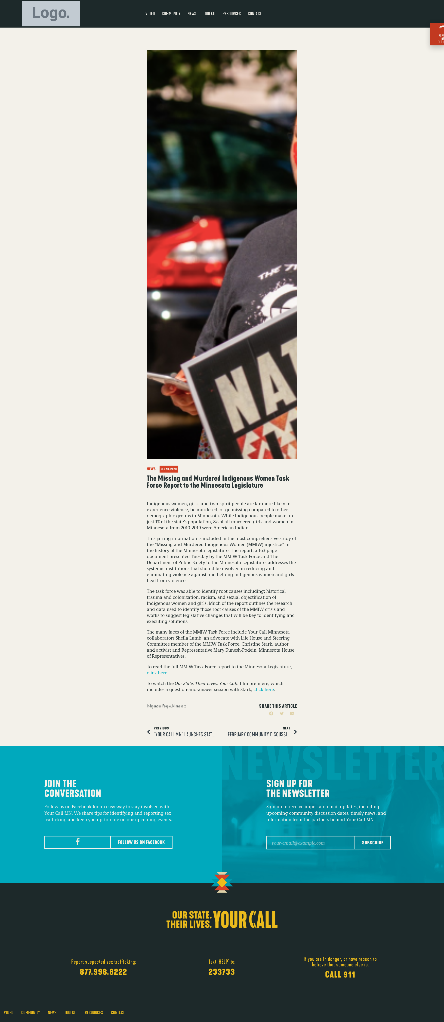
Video (150, 13)
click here (157, 672)
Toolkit (209, 13)
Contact (255, 13)
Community (171, 13)
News (192, 13)
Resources (232, 13)
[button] (271, 713)
